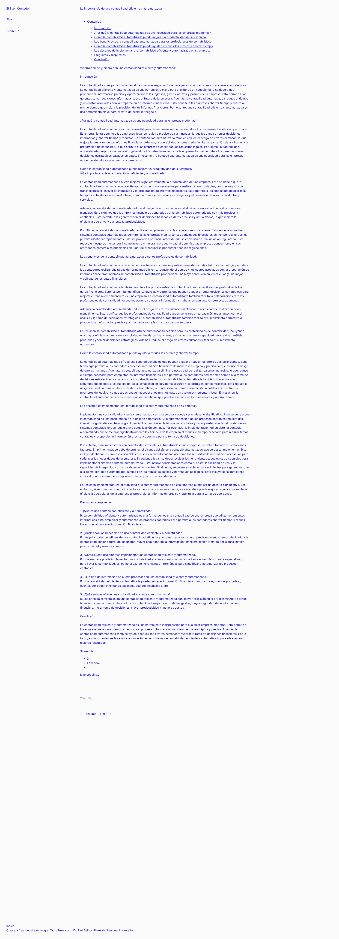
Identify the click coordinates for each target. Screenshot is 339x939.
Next (103, 713)
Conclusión (101, 59)
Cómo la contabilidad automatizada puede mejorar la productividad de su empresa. (150, 37)
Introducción (102, 28)
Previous (90, 713)
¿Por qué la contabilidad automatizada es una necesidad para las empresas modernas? (152, 32)
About (10, 19)
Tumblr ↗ (12, 31)
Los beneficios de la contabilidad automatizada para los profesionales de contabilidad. (152, 41)
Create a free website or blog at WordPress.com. (39, 930)
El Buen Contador (18, 8)
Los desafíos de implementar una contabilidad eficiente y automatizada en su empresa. (152, 50)
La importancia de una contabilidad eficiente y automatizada (121, 8)
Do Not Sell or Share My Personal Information (103, 930)
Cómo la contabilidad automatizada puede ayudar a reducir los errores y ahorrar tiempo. (153, 46)
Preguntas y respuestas (110, 55)
